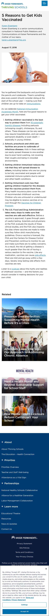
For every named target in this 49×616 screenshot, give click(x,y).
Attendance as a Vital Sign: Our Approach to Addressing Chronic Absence (24, 352)
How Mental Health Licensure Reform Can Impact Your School (24, 417)
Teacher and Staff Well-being (15, 472)
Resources (6, 519)
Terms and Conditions (24, 552)
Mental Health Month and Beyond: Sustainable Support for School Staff (24, 385)
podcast (15, 269)
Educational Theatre (10, 513)
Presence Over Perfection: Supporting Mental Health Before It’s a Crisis (22, 320)
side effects (40, 255)
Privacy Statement (24, 544)
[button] (45, 3)
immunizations (33, 104)
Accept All (24, 611)
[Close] (46, 568)
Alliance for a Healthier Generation (17, 495)
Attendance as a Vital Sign (13, 478)
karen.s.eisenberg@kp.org (14, 40)
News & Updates (9, 524)
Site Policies (24, 548)
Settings (24, 605)
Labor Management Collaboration (17, 501)
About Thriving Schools (12, 449)
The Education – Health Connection (17, 454)
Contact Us (6, 529)
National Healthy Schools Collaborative (19, 490)
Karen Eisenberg (9, 26)
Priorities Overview (10, 467)
